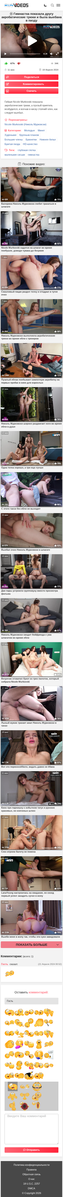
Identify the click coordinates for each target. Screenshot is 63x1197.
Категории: (14, 130)
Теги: (12, 150)
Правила (31, 1169)
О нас (31, 1179)
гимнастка (33, 154)
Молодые (29, 130)
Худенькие (11, 135)
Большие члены (14, 139)
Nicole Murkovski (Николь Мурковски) (25, 124)
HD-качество (30, 144)
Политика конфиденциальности (32, 1165)
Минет (41, 130)
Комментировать (33, 84)
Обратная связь (31, 1174)
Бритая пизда (12, 144)
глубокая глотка (27, 150)
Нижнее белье (48, 139)
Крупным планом (29, 135)
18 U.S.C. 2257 (31, 1183)
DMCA (31, 1188)
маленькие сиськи (15, 154)
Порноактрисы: (18, 120)
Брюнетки (31, 139)
